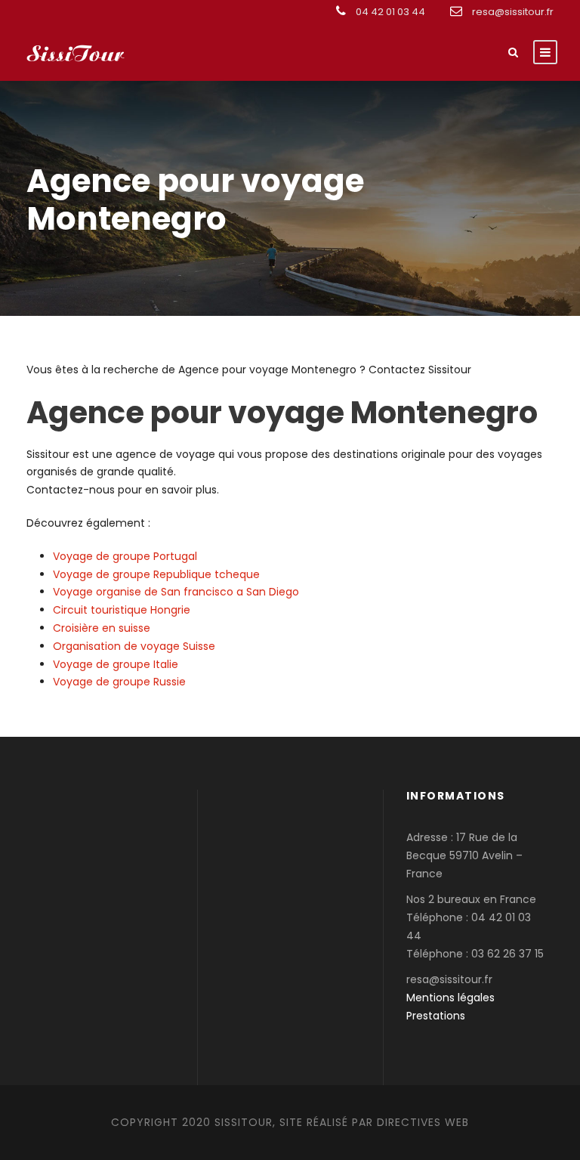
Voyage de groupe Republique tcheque (156, 574)
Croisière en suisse (101, 628)
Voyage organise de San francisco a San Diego (176, 591)
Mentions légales (450, 997)
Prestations (435, 1015)
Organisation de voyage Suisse (134, 646)
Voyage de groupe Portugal (125, 556)
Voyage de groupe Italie (115, 664)
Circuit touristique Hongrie (121, 609)
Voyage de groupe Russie (119, 681)
